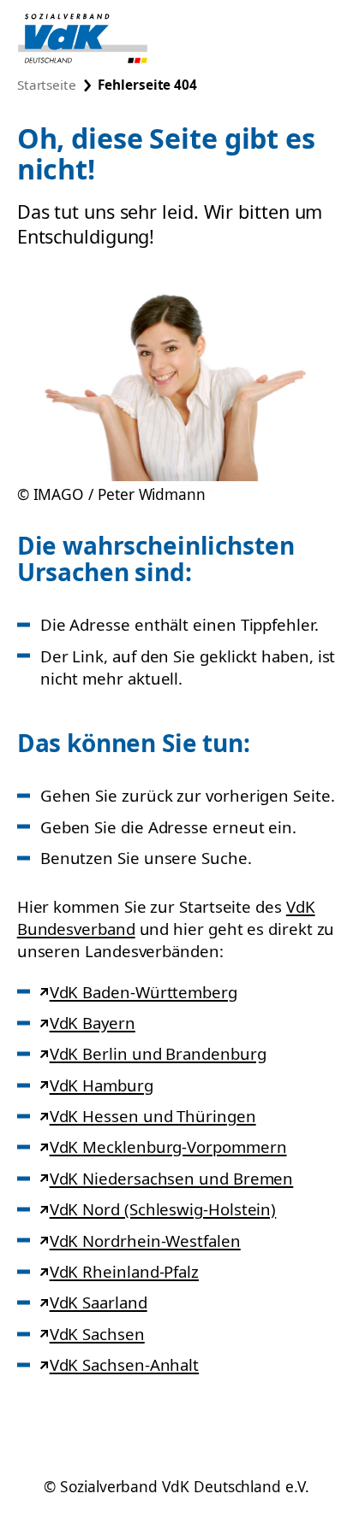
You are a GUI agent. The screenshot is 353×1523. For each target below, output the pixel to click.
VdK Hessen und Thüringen (152, 1115)
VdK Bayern (92, 1022)
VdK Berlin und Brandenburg (157, 1053)
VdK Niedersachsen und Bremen (171, 1178)
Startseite (46, 85)
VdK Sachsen (97, 1333)
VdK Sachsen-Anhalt (124, 1364)
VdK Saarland (98, 1302)
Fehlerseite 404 (147, 85)
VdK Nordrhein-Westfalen (145, 1240)
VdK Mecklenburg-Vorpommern (168, 1146)
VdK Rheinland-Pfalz (124, 1271)
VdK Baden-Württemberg (143, 992)
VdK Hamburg (101, 1085)
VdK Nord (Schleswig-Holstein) (162, 1209)
